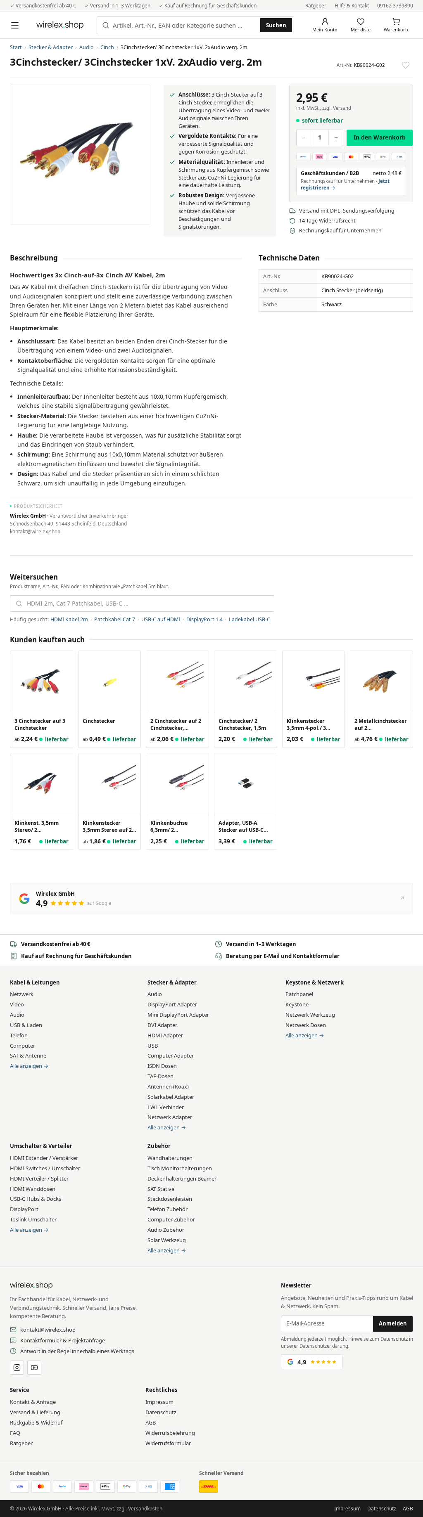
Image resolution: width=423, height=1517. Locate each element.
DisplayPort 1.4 (204, 619)
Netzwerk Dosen (305, 1025)
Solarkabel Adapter (170, 1096)
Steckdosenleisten (169, 1198)
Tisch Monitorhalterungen (179, 1168)
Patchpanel (299, 994)
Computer (22, 1045)
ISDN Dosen (162, 1066)
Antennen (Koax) (168, 1086)
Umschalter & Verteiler (41, 1146)
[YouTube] (34, 1368)
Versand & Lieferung (35, 1412)
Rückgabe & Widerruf (36, 1422)
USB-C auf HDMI (160, 619)
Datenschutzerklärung (323, 1346)
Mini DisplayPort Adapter (178, 1014)
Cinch (107, 47)
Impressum (159, 1402)
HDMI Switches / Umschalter (45, 1168)
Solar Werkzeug (166, 1240)
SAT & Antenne (28, 1055)
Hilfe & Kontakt (352, 5)
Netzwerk (21, 994)
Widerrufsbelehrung (170, 1433)
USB (152, 1045)
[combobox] (185, 25)
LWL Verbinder (165, 1107)
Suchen (276, 25)
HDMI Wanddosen (32, 1189)
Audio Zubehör (165, 1229)
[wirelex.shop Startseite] (59, 25)
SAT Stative (160, 1189)
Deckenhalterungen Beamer (181, 1178)
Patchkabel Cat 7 (114, 619)
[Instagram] (17, 1368)
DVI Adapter (162, 1025)
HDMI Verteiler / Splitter (39, 1178)
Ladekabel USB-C (249, 619)
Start (16, 47)
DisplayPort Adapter (172, 1004)
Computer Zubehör (171, 1219)
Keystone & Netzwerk (314, 982)
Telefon (19, 1035)
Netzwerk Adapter (169, 1117)
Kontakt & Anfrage (33, 1402)
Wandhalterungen (169, 1158)
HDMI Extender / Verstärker (44, 1158)
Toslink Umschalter (33, 1219)
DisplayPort (24, 1209)
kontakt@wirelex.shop (48, 1329)
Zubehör (159, 1146)
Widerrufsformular (168, 1443)
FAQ (15, 1433)
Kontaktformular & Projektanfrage (62, 1340)
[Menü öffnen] (15, 25)
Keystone (297, 1004)
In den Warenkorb (380, 137)
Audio (86, 47)
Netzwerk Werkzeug (310, 1014)
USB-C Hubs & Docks (35, 1198)
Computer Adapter (170, 1055)
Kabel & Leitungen (35, 982)
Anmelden (393, 1323)
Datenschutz (160, 1412)
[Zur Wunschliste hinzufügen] (405, 65)
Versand (342, 108)
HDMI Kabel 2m (69, 619)
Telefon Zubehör (167, 1209)
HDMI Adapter (165, 1035)
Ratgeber (315, 5)
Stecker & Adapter (51, 47)
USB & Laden (26, 1025)
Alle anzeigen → (29, 1066)
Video (17, 1004)
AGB (150, 1422)
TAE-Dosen (160, 1076)
